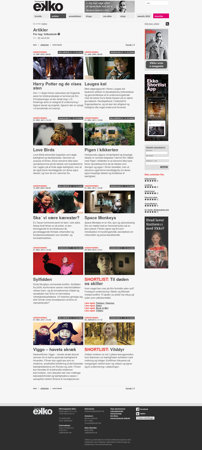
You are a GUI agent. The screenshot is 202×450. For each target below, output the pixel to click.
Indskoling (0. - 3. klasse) (122, 52)
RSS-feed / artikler (152, 23)
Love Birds (44, 150)
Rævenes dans (151, 197)
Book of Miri (102, 308)
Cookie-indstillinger (145, 418)
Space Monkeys (100, 217)
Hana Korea (150, 191)
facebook (144, 409)
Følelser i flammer (105, 302)
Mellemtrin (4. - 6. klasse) (71, 52)
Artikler (44, 23)
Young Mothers (151, 203)
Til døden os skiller (107, 281)
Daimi (99, 305)
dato (35, 44)
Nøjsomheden (150, 179)
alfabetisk (45, 44)
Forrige (129, 44)
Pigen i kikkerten (101, 150)
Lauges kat (95, 84)
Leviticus (148, 185)
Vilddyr (99, 310)
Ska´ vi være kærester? (56, 217)
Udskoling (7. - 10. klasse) (71, 118)
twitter (143, 413)
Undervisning (91, 52)
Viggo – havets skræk (54, 349)
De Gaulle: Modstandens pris (157, 210)
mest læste (57, 44)
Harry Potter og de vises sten (57, 86)
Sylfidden (42, 279)
